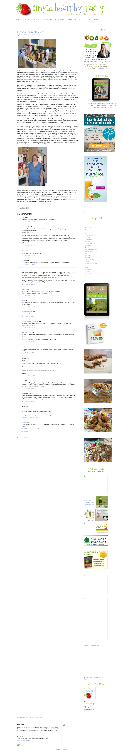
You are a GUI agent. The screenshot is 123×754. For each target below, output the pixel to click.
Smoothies (88, 245)
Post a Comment (24, 431)
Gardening (88, 273)
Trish (23, 217)
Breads (87, 247)
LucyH (23, 347)
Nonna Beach (25, 227)
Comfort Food (88, 230)
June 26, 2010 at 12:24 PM (29, 388)
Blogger (65, 749)
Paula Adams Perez (27, 311)
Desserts (87, 234)
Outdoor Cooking (89, 259)
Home (47, 435)
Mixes (86, 275)
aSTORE (88, 19)
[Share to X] (25, 208)
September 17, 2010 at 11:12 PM (30, 428)
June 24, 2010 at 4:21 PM (28, 295)
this (54, 112)
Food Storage (88, 251)
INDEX (81, 19)
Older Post (74, 435)
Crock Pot (87, 261)
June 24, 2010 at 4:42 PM (28, 306)
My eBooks (88, 257)
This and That (88, 228)
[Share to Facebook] (26, 208)
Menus (87, 226)
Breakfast (87, 241)
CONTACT (36, 19)
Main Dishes (88, 224)
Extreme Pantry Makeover (30, 32)
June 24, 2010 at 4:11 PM (28, 265)
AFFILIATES (72, 19)
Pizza (86, 265)
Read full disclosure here (23, 740)
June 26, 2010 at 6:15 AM (28, 375)
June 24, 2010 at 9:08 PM (28, 327)
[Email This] (21, 208)
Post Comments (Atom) (30, 438)
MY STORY (26, 19)
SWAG (96, 19)
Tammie (24, 422)
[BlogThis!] (23, 208)
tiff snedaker (25, 270)
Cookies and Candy (90, 243)
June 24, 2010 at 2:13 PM (28, 221)
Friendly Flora (88, 271)
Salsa (86, 267)
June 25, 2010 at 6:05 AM (28, 353)
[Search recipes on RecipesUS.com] (68, 725)
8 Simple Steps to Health (91, 263)
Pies (86, 253)
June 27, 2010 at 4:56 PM (28, 401)
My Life (87, 277)
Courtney (24, 260)
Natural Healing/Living (91, 249)
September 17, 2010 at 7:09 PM (30, 417)
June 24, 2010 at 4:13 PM (28, 284)
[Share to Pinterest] (28, 208)
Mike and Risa (25, 251)
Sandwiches (88, 269)
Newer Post (21, 435)
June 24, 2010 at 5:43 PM (28, 316)
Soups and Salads (90, 235)
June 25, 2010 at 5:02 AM (28, 341)
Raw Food (87, 237)
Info (19, 35)
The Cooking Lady (26, 332)
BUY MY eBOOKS (59, 19)
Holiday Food (88, 239)
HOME (18, 19)
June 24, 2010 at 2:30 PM (28, 255)
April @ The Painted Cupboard (30, 321)
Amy (23, 380)
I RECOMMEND (47, 19)
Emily (23, 300)
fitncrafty (24, 289)
